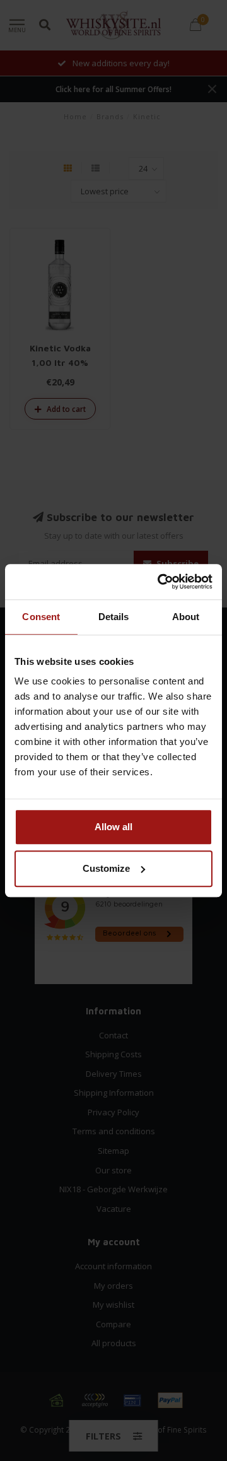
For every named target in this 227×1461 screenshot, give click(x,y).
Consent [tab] (41, 616)
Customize (106, 868)
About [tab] (186, 616)
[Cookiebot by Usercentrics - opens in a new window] (160, 581)
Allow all (113, 826)
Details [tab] (113, 616)
